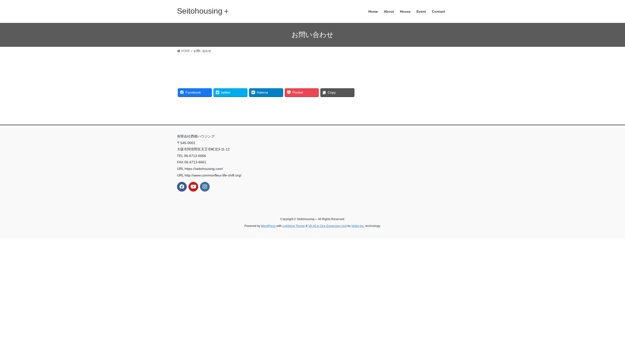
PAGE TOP (607, 336)
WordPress (268, 226)
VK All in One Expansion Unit (327, 226)
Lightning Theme (293, 226)
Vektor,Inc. (358, 226)
